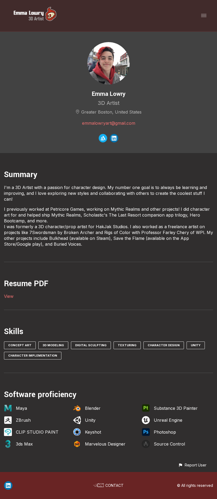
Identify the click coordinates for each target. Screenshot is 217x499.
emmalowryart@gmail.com (108, 123)
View (8, 296)
